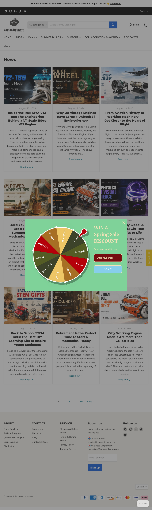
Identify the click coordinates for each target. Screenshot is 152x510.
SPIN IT (107, 269)
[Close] (123, 222)
